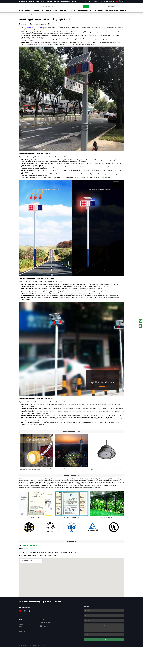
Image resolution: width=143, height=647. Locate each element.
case (20, 629)
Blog (25, 14)
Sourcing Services (111, 10)
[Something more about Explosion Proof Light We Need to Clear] (106, 450)
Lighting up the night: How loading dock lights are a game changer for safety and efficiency (36, 468)
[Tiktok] (123, 1)
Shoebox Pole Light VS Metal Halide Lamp (66, 468)
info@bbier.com (28, 549)
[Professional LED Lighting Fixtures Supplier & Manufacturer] (26, 5)
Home (21, 14)
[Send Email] (140, 326)
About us (123, 10)
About (20, 622)
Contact (21, 624)
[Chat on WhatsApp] (140, 321)
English (112, 6)
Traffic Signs (46, 10)
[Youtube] (117, 1)
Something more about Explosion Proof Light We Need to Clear (106, 468)
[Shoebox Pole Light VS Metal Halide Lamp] (71, 450)
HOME (21, 10)
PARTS (73, 10)
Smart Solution (82, 10)
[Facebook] (120, 1)
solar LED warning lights (35, 27)
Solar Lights (64, 10)
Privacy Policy (22, 631)
